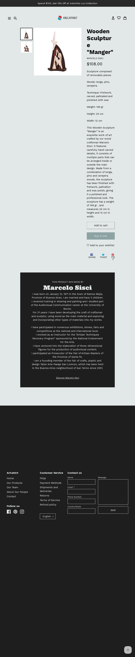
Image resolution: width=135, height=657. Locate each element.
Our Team (12, 487)
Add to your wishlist (101, 245)
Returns (44, 495)
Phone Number (75, 497)
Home (10, 478)
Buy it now (100, 235)
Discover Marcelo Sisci (67, 378)
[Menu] (10, 18)
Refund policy (48, 504)
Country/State (74, 507)
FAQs (43, 478)
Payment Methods (50, 482)
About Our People (17, 491)
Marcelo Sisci (95, 58)
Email (71, 487)
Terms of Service (50, 500)
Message (102, 477)
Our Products (14, 482)
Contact (11, 496)
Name (70, 477)
